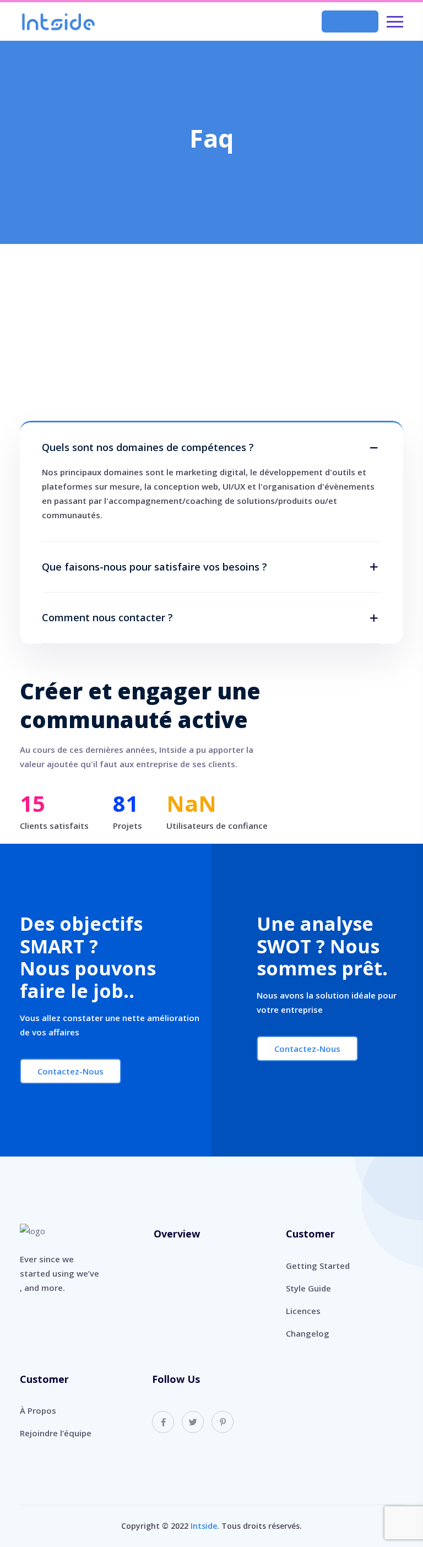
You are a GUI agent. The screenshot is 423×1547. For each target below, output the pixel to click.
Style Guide (308, 1288)
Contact (350, 22)
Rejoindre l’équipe (55, 1433)
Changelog (307, 1333)
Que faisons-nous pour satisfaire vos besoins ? (154, 567)
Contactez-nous (70, 1071)
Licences (303, 1310)
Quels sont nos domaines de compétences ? (148, 448)
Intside (204, 1526)
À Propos (38, 1410)
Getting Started (318, 1265)
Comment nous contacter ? (107, 618)
